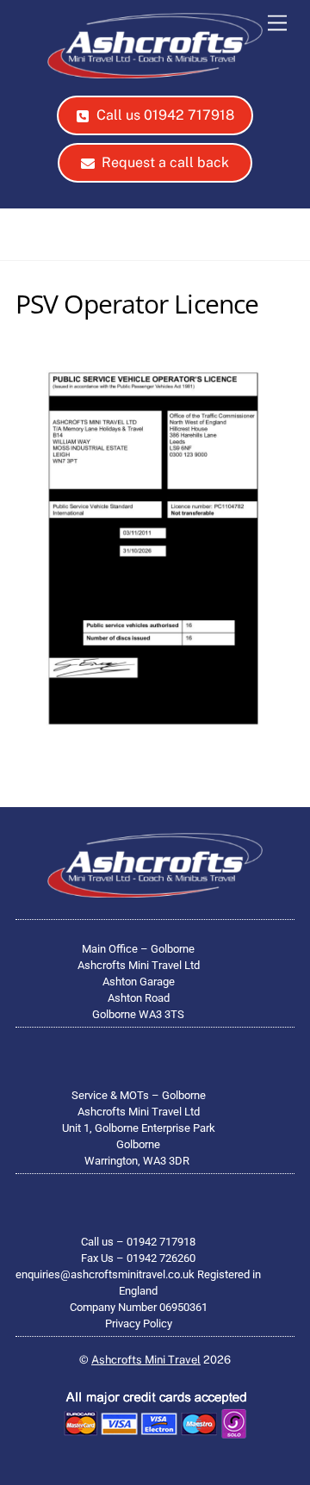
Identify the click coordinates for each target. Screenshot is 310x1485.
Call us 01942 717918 (165, 115)
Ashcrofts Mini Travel (146, 1359)
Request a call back (165, 162)
